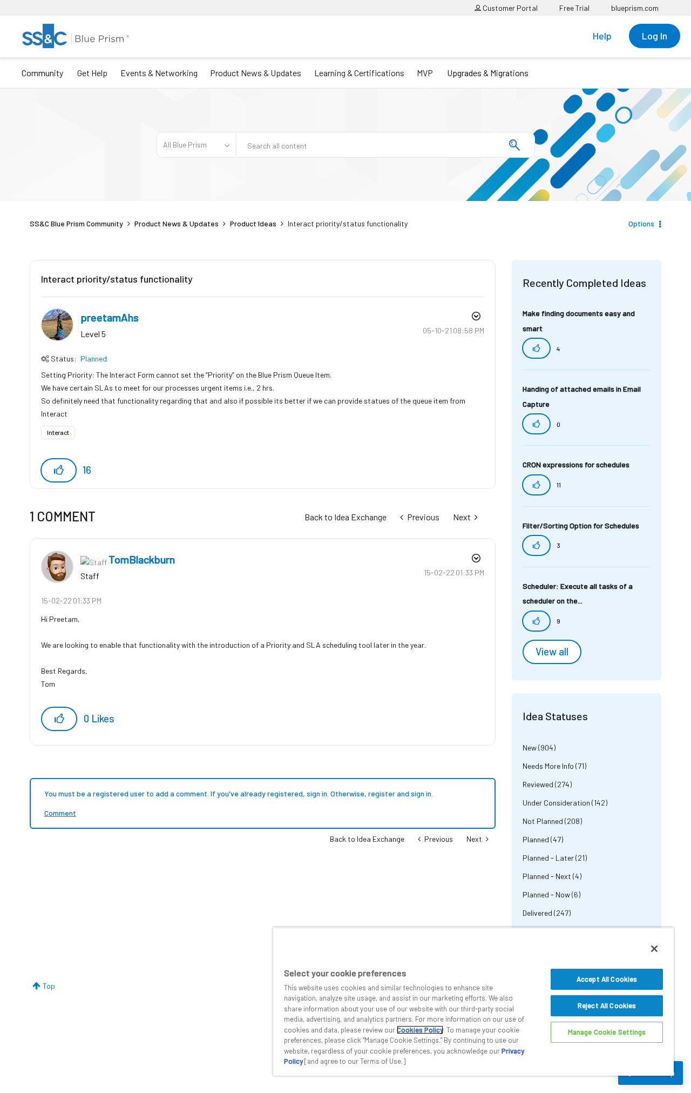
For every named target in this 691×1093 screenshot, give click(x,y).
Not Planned (543, 821)
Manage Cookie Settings (607, 1032)
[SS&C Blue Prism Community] (76, 36)
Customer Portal (509, 7)
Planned (93, 358)
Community (42, 73)
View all (552, 651)
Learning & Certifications (359, 73)
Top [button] (49, 985)
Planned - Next (547, 876)
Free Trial (574, 7)
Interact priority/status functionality (117, 279)
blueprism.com (635, 7)
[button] (58, 470)
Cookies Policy (420, 1029)
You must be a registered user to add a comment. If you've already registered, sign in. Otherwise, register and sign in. (238, 793)
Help (602, 36)
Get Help (92, 73)
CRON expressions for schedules (576, 464)
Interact (58, 432)
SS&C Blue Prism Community (76, 223)
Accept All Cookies (607, 979)
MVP (425, 73)
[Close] (654, 949)
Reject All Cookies (607, 1005)
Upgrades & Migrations (488, 73)
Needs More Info (548, 765)
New (530, 747)
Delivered (537, 912)
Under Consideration (556, 802)
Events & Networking (159, 73)
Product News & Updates (255, 73)
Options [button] (641, 223)
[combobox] (385, 145)
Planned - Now (546, 894)
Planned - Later (548, 857)
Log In (654, 36)
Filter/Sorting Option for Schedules (581, 525)
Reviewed (538, 784)
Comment (60, 812)
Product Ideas (253, 223)
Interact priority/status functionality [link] (348, 223)
